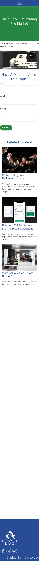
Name (2, 83)
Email (2, 96)
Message (3, 109)
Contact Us (32, 557)
